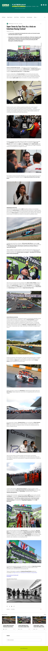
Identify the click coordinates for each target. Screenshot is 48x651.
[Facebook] (43, 5)
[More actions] (40, 23)
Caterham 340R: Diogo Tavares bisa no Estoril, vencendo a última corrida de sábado (23, 626)
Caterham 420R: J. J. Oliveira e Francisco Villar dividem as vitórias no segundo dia (39, 626)
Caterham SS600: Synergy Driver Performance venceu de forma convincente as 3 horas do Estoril (8, 626)
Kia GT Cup (16, 17)
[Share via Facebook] (7, 606)
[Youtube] (45, 5)
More (35, 17)
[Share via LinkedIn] (11, 606)
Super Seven (9, 17)
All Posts (3, 17)
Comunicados (29, 17)
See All (45, 614)
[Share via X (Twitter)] (9, 606)
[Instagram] (41, 5)
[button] (17, 6)
